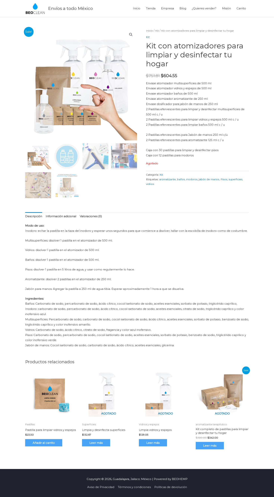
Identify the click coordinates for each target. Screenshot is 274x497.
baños (181, 179)
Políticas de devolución (170, 487)
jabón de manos (209, 179)
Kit (157, 30)
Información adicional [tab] (61, 216)
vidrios (150, 183)
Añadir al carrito (44, 443)
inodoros (191, 179)
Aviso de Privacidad (100, 487)
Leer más (96, 443)
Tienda (150, 8)
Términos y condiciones (134, 487)
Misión (226, 8)
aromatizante (167, 179)
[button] (130, 34)
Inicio (136, 8)
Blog (182, 8)
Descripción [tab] (33, 216)
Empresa (167, 8)
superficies (235, 179)
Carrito (241, 8)
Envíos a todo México (70, 8)
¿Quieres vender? (204, 8)
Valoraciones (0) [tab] (91, 216)
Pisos (224, 179)
